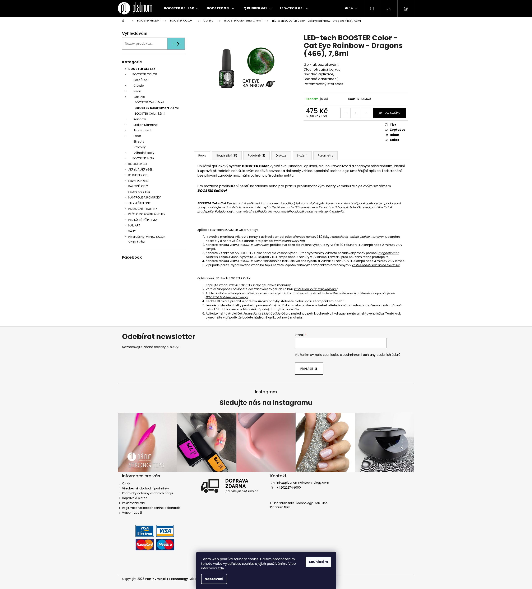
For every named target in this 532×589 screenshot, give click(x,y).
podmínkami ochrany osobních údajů (371, 355)
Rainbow (140, 119)
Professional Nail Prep (289, 241)
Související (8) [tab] (226, 155)
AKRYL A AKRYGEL (140, 169)
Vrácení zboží (132, 513)
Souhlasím (318, 561)
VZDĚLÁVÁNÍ (136, 242)
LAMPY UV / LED (139, 192)
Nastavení (214, 578)
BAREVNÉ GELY (138, 186)
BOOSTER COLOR (145, 74)
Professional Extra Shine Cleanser (376, 265)
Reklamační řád (133, 503)
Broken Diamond (146, 125)
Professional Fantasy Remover (315, 289)
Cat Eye (139, 97)
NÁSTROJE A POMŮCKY (144, 197)
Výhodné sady (144, 153)
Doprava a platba (134, 498)
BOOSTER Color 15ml (149, 102)
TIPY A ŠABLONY (139, 203)
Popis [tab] (202, 155)
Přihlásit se (309, 369)
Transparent (143, 130)
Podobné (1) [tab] (256, 155)
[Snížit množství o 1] (346, 113)
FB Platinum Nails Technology (292, 503)
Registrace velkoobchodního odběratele (151, 508)
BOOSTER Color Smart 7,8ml (157, 108)
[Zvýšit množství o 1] (366, 113)
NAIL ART (134, 225)
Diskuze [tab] (281, 155)
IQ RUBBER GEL (138, 175)
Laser (137, 136)
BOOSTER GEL (138, 164)
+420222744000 (289, 487)
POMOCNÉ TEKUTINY (142, 209)
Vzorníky (140, 147)
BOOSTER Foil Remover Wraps (227, 297)
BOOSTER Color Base (254, 245)
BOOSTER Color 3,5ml (150, 113)
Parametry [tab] (325, 155)
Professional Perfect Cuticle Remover (357, 237)
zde (221, 568)
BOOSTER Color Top (254, 261)
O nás (126, 483)
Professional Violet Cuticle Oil (264, 313)
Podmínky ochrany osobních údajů (147, 493)
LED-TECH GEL (138, 181)
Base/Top (141, 80)
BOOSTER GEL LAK (142, 69)
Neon (137, 91)
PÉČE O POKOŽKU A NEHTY (147, 214)
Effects (139, 141)
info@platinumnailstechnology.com (303, 482)
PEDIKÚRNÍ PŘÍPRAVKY (143, 220)
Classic (139, 85)
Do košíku (392, 113)
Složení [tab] (302, 155)
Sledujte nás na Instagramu (266, 402)
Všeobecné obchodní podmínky (145, 488)
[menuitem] (181, 8)
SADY (132, 231)
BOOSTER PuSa (143, 158)
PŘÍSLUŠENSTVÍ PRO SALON (146, 237)
